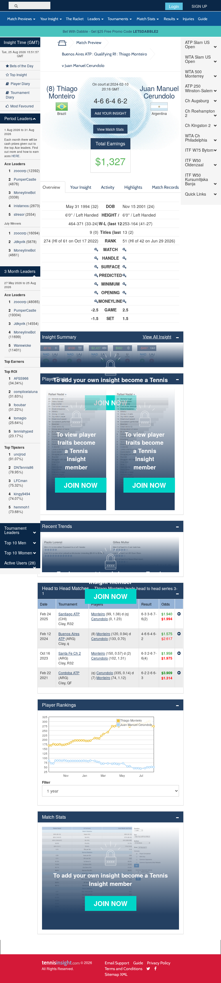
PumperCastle (25, 179)
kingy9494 (22, 493)
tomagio (20, 417)
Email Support (117, 962)
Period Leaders (18, 118)
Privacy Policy (158, 962)
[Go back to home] (64, 42)
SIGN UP (199, 6)
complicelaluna (26, 391)
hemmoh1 (22, 506)
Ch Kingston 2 (198, 125)
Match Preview (88, 42)
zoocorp (20, 170)
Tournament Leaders (15, 530)
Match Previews (19, 18)
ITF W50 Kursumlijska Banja (196, 179)
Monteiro (98, 613)
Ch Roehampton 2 (200, 113)
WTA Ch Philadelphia (196, 138)
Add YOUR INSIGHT (110, 113)
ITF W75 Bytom (199, 150)
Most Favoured (21, 105)
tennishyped (23, 431)
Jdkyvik (19, 241)
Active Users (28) (20, 563)
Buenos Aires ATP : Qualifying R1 (104, 59)
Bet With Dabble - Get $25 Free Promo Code (110, 31)
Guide (202, 18)
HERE (16, 156)
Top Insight (18, 74)
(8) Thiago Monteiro (61, 92)
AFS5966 (21, 378)
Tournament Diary (17, 94)
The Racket (74, 18)
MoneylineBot (24, 192)
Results (169, 18)
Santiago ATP (69, 613)
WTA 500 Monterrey (194, 74)
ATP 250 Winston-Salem (199, 88)
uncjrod (20, 454)
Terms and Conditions (123, 968)
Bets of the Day (21, 65)
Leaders (94, 18)
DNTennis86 (23, 467)
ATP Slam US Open (197, 44)
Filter (46, 782)
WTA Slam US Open (198, 59)
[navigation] (20, 305)
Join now (81, 485)
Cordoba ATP (68, 672)
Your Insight (49, 18)
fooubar (20, 404)
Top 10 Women (18, 553)
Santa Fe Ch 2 (69, 653)
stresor (19, 214)
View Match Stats (110, 129)
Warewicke (22, 345)
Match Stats (146, 18)
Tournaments (118, 18)
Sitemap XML (116, 974)
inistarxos (21, 205)
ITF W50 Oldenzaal (194, 162)
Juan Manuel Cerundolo (159, 92)
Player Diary (19, 83)
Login (174, 6)
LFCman (20, 480)
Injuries (188, 18)
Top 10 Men (15, 543)
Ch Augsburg (197, 101)
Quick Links (195, 194)
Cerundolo (99, 618)
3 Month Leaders (19, 271)
